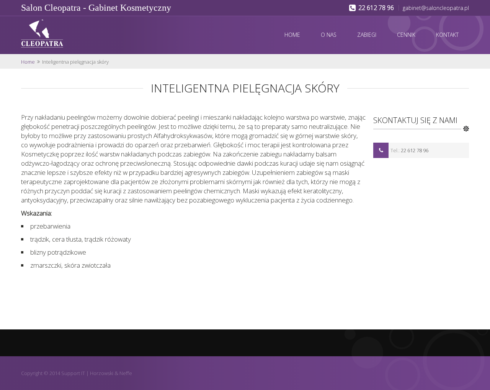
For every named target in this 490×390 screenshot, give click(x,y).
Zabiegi (366, 34)
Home (292, 34)
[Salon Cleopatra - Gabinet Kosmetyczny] (66, 34)
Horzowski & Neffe (111, 373)
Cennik (406, 34)
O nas (328, 34)
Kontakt (447, 34)
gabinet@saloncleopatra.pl (436, 8)
